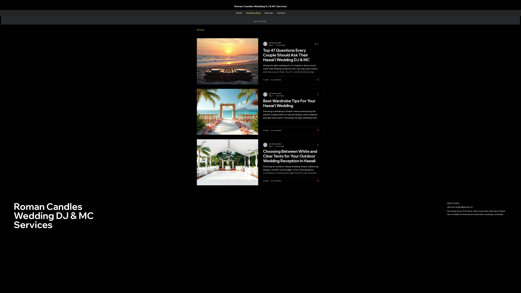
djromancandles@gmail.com (460, 207)
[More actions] (318, 43)
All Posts (200, 30)
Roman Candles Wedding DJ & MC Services (260, 6)
